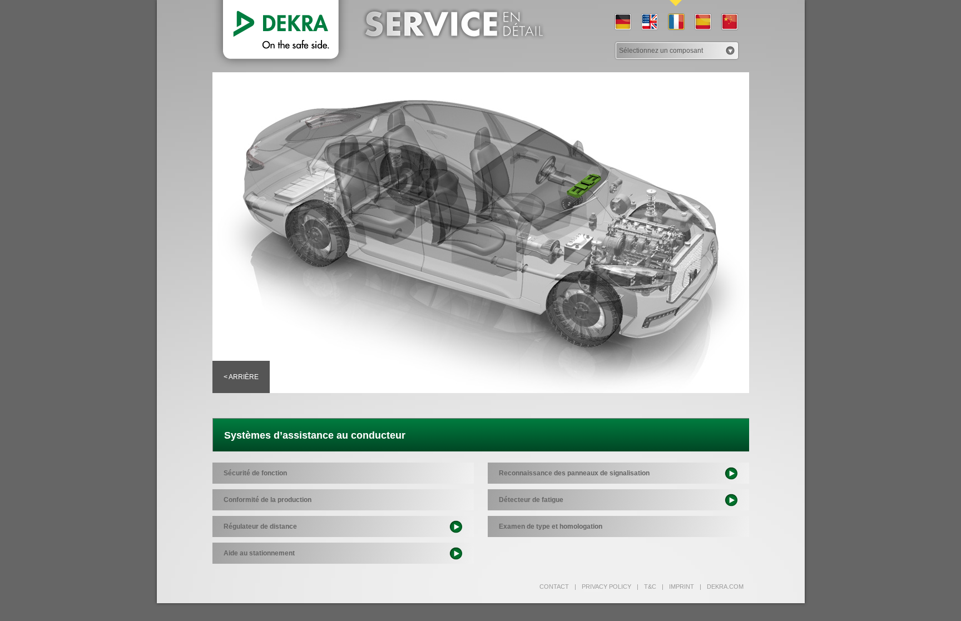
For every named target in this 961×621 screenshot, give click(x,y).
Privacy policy (602, 586)
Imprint (678, 586)
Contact (554, 586)
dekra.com (722, 586)
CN (729, 22)
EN (649, 22)
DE (622, 22)
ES (702, 22)
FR (676, 22)
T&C (646, 586)
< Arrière (241, 377)
